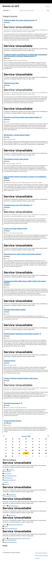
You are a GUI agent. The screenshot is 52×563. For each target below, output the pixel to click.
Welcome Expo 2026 (11, 83)
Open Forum (12, 494)
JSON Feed (18, 546)
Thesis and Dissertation (10, 528)
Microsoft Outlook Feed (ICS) (11, 546)
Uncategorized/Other (10, 540)
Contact (37, 558)
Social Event (12, 515)
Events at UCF (11, 6)
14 (39, 447)
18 (19, 450)
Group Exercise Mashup (12, 421)
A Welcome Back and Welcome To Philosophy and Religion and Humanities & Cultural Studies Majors (25, 55)
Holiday (6, 482)
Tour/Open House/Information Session (19, 538)
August (24, 436)
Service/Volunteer (14, 506)
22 (46, 450)
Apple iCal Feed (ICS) (9, 546)
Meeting (6, 484)
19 (26, 450)
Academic (11, 469)
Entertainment (8, 478)
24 (12, 453)
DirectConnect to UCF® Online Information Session (22, 254)
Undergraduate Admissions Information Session (21, 334)
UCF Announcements (41, 553)
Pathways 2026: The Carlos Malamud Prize (19, 20)
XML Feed (16, 546)
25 (19, 453)
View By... (6, 10)
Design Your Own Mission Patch (15, 228)
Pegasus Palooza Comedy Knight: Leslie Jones (21, 378)
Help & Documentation (41, 555)
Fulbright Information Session (15, 309)
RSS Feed (14, 546)
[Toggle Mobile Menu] (49, 1)
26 (6, 441)
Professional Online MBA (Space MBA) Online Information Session (25, 281)
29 (26, 441)
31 (39, 441)
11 (19, 447)
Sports (6, 526)
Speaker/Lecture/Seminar (16, 524)
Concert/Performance (10, 475)
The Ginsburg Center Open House (16, 159)
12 (26, 447)
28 (19, 441)
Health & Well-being (9, 480)
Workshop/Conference (10, 542)
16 (5, 450)
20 (32, 450)
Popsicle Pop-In (9, 361)
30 (32, 441)
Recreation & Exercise (10, 496)
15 (46, 447)
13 (32, 447)
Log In (48, 6)
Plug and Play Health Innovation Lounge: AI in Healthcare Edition (25, 177)
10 (12, 447)
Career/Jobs (7, 473)
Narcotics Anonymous (12, 403)
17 (12, 450)
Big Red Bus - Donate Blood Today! (17, 135)
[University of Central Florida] (12, 2)
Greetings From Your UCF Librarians (17, 205)
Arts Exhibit (7, 471)
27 (12, 441)
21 (39, 450)
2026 (29, 436)
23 (6, 453)
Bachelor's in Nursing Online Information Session (22, 117)
